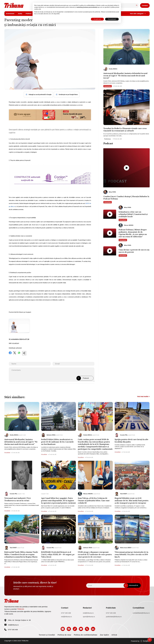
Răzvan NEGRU (88, 493)
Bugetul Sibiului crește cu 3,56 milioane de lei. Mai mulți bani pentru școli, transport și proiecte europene (131, 500)
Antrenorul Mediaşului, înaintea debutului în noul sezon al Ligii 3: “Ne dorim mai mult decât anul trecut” (125, 75)
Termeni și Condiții (47, 635)
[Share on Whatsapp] (19, 354)
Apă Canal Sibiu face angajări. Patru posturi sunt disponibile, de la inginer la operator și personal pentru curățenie (58, 500)
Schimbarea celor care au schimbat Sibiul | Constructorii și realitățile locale (133, 214)
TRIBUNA (20, 609)
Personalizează (112, 19)
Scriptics (146, 641)
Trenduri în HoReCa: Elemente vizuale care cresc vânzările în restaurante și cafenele (125, 129)
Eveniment (10, 13)
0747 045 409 (66, 613)
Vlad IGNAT (123, 493)
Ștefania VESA (51, 435)
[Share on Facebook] (10, 354)
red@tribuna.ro (13, 625)
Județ (20, 13)
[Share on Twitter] (14, 354)
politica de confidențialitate (87, 5)
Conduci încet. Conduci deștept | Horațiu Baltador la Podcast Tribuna (126, 198)
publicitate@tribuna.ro (114, 617)
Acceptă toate (97, 19)
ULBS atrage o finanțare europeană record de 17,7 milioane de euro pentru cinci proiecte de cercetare (95, 554)
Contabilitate (138, 608)
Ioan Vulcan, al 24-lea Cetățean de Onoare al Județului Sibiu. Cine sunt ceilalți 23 (93, 500)
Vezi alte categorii (136, 13)
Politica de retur (64, 635)
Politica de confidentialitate (85, 635)
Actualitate (107, 86)
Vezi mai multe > (143, 396)
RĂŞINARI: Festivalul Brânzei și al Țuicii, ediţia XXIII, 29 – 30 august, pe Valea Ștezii (58, 554)
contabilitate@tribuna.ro (141, 613)
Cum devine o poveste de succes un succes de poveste (134, 251)
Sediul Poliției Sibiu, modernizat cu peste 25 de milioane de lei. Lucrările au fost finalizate (57, 442)
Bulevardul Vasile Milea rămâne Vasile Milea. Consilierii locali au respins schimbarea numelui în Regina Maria (21, 554)
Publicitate (107, 139)
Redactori (87, 608)
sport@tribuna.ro (89, 617)
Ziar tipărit (104, 635)
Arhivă (114, 635)
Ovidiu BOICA (14, 435)
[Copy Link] (24, 353)
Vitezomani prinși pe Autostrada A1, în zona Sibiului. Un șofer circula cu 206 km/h (131, 554)
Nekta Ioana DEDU (125, 547)
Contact (145, 5)
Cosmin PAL (124, 435)
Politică (28, 13)
